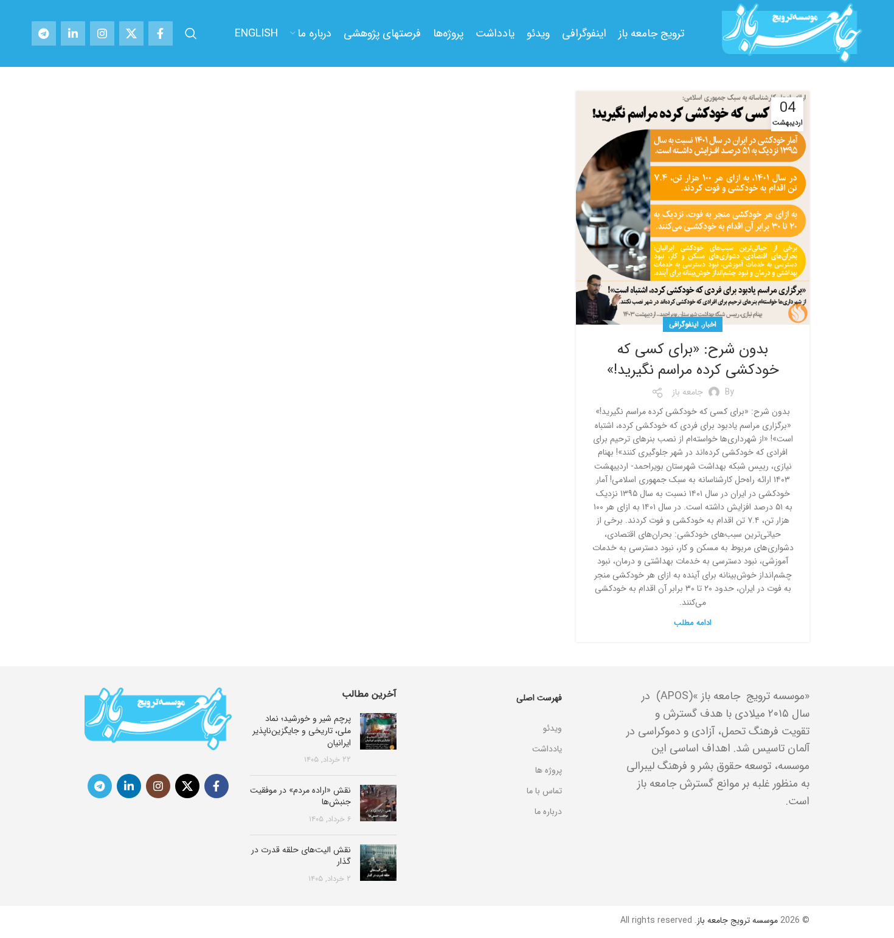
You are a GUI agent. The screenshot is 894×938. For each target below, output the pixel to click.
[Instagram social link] (102, 33)
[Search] (191, 33)
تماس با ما (544, 791)
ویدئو (552, 728)
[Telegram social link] (44, 33)
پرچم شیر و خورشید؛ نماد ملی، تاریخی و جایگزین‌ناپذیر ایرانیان (301, 730)
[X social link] (131, 33)
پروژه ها (548, 770)
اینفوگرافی (684, 324)
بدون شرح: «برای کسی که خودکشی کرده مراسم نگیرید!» (693, 360)
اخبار (709, 324)
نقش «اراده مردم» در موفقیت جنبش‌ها (300, 796)
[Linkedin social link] (73, 33)
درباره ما (548, 811)
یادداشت (547, 749)
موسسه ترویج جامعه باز (737, 920)
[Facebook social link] (160, 33)
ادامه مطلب (693, 623)
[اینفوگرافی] (488, 713)
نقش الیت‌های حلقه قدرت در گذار (301, 856)
